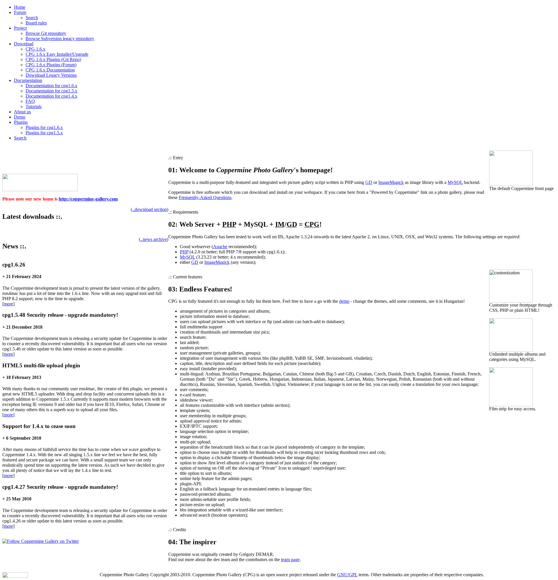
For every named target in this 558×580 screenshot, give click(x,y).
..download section (149, 209)
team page (290, 559)
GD (368, 182)
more (8, 303)
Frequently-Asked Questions (205, 197)
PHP (184, 251)
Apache (220, 246)
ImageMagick (391, 182)
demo (344, 301)
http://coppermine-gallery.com (88, 198)
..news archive (153, 239)
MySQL (455, 182)
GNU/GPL (347, 574)
